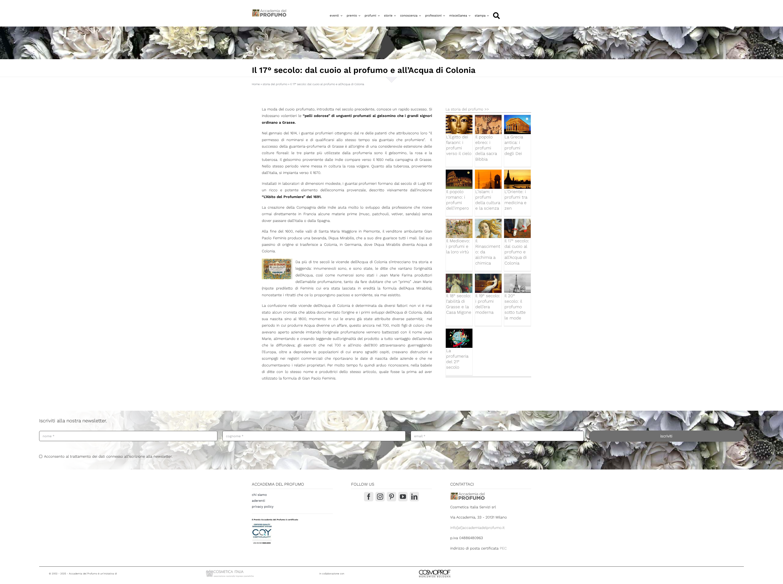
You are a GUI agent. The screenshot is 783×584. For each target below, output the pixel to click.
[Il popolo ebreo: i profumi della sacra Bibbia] (488, 124)
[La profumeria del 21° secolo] (459, 338)
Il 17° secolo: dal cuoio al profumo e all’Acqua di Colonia (516, 252)
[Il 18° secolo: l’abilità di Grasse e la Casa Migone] (459, 283)
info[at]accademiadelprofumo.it (477, 527)
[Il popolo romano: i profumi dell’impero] (459, 179)
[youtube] (403, 496)
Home (256, 84)
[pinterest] (391, 496)
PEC (503, 548)
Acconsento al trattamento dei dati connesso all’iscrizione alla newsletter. (108, 456)
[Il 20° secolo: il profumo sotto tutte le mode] (517, 283)
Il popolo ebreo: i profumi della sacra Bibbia (486, 148)
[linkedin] (414, 496)
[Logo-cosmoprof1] (448, 569)
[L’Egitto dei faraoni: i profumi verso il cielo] (459, 124)
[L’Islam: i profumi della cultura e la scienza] (488, 179)
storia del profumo (275, 84)
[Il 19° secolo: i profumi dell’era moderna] (488, 283)
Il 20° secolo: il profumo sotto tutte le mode (515, 306)
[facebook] (368, 496)
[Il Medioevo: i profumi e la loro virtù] (459, 228)
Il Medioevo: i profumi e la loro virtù (458, 246)
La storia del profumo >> (467, 109)
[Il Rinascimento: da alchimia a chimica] (488, 228)
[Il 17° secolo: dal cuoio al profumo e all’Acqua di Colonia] (517, 228)
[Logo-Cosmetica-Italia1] (230, 570)
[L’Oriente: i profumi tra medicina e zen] (517, 179)
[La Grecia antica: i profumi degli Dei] (517, 124)
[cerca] (496, 16)
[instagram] (380, 496)
